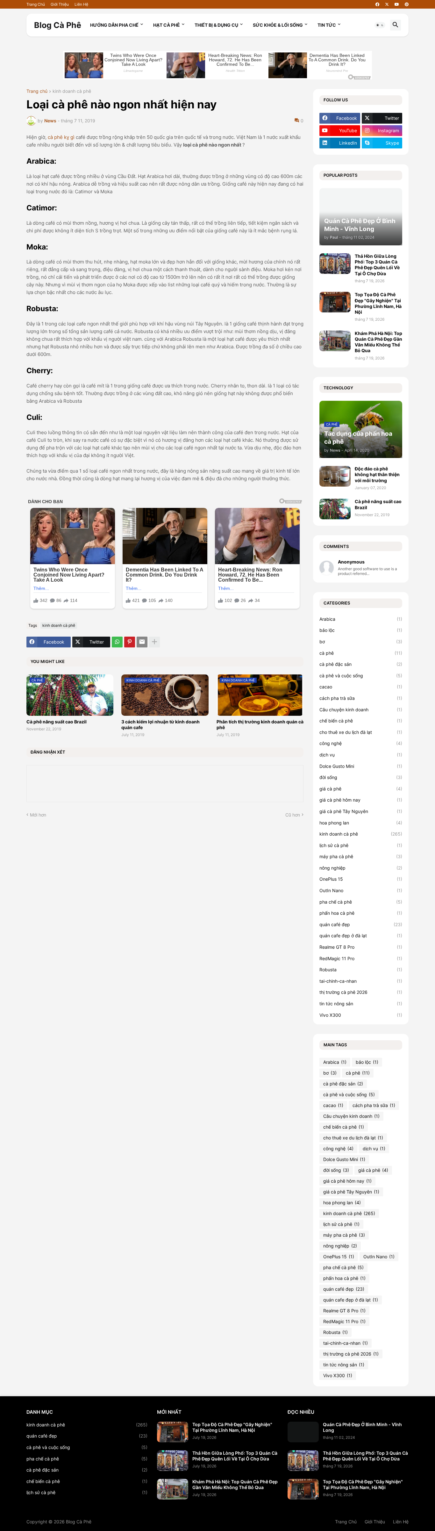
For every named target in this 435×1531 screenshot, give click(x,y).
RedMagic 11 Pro (360, 958)
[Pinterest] (129, 642)
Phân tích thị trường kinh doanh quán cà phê (260, 724)
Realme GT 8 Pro (360, 947)
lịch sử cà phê (360, 845)
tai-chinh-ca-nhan (360, 981)
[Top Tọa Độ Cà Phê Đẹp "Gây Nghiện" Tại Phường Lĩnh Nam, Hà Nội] (335, 302)
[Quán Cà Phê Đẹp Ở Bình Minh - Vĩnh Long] (303, 1432)
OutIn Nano (360, 890)
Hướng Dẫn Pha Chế (114, 25)
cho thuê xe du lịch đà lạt (360, 732)
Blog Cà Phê (57, 25)
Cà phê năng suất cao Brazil (56, 721)
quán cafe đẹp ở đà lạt (360, 935)
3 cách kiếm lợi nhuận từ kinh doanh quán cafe (160, 724)
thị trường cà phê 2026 (360, 992)
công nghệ (360, 743)
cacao (360, 686)
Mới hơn (38, 814)
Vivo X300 (360, 1015)
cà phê (360, 653)
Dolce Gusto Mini (360, 766)
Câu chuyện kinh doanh (360, 709)
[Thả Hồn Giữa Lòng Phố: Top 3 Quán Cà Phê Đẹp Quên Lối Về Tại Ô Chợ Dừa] (335, 263)
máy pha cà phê (360, 856)
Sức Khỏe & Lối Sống (278, 25)
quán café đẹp (360, 924)
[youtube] (397, 4)
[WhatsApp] (117, 642)
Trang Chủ (35, 4)
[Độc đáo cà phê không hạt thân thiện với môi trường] (335, 476)
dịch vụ (360, 754)
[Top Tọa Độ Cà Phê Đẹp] (172, 1432)
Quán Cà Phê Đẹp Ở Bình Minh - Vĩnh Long (362, 1427)
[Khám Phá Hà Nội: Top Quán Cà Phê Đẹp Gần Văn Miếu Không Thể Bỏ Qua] (335, 341)
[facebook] (377, 4)
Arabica (360, 619)
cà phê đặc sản (360, 664)
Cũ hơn (292, 814)
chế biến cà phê (360, 720)
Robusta (360, 969)
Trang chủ (36, 91)
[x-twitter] (387, 4)
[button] (379, 25)
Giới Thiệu (60, 4)
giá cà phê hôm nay (360, 800)
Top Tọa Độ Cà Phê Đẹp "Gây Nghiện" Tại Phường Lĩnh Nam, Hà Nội (378, 303)
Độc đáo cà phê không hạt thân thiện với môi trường (377, 474)
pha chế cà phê (360, 902)
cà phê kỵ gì (61, 137)
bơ (360, 641)
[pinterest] (407, 4)
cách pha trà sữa (360, 698)
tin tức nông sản (360, 1003)
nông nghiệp (360, 868)
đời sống (360, 777)
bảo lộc (360, 630)
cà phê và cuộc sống (360, 675)
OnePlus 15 (360, 879)
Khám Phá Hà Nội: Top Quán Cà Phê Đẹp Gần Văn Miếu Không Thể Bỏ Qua (378, 342)
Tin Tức (326, 25)
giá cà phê (360, 788)
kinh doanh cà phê (72, 91)
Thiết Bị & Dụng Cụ (216, 25)
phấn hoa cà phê (360, 913)
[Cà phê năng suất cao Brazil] (335, 509)
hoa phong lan (360, 822)
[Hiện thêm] (154, 642)
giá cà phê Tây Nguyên (360, 811)
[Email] (142, 642)
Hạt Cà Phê (166, 25)
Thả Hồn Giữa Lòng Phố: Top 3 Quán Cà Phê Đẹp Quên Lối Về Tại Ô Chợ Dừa (377, 264)
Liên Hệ (81, 4)
